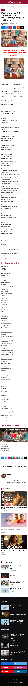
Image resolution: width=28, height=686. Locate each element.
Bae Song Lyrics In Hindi (10, 263)
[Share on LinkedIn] (14, 27)
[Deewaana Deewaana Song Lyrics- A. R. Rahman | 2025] (14, 498)
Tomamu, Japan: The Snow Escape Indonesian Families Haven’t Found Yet (18, 567)
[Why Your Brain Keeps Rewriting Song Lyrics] (5, 575)
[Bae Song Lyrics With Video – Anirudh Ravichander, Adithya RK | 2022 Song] (14, 38)
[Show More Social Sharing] (25, 27)
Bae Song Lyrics (7, 101)
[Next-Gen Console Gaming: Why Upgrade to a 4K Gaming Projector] (5, 614)
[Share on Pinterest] (10, 27)
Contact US (16, 682)
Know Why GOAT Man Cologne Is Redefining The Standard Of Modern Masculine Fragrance (17, 622)
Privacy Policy (9, 682)
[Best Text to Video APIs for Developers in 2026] (5, 590)
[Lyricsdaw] (14, 2)
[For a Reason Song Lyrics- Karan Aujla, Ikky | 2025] (14, 520)
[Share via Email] (22, 27)
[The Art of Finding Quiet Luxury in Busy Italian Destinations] (5, 582)
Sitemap (21, 682)
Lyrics (3, 9)
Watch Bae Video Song (10, 425)
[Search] (26, 2)
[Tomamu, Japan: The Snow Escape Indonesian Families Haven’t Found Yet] (5, 567)
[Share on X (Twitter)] (7, 27)
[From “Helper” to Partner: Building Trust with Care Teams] (5, 652)
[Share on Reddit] (18, 27)
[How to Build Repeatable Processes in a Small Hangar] (5, 645)
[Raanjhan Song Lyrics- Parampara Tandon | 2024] (14, 542)
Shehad (6, 23)
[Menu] (2, 2)
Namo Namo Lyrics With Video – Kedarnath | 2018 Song (7, 467)
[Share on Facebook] (3, 27)
